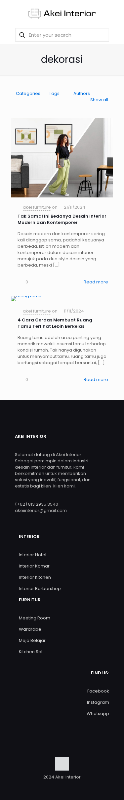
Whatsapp (98, 713)
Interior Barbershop (40, 588)
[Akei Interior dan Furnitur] (62, 13)
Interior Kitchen (35, 577)
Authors (81, 93)
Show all (99, 100)
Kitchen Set (31, 652)
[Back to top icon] (62, 764)
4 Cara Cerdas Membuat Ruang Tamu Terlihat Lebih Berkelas (55, 323)
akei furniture (37, 207)
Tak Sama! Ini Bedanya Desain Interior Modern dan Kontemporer (62, 219)
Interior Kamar (34, 566)
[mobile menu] (115, 13)
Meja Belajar (32, 640)
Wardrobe (30, 629)
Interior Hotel (32, 555)
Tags (54, 93)
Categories (28, 93)
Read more (96, 282)
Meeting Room (34, 618)
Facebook (98, 691)
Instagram (98, 702)
